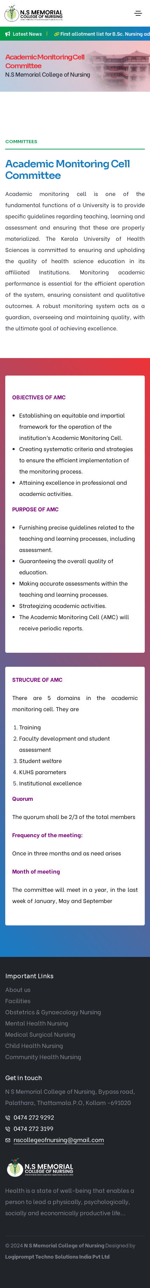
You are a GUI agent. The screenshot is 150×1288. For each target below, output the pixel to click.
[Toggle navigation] (138, 13)
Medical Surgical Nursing (40, 1034)
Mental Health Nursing (36, 1022)
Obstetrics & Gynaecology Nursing (53, 1011)
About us (17, 989)
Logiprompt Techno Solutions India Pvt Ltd (57, 1256)
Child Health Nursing (34, 1045)
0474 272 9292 (34, 1117)
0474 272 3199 (33, 1128)
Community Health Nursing (43, 1056)
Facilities (17, 1000)
